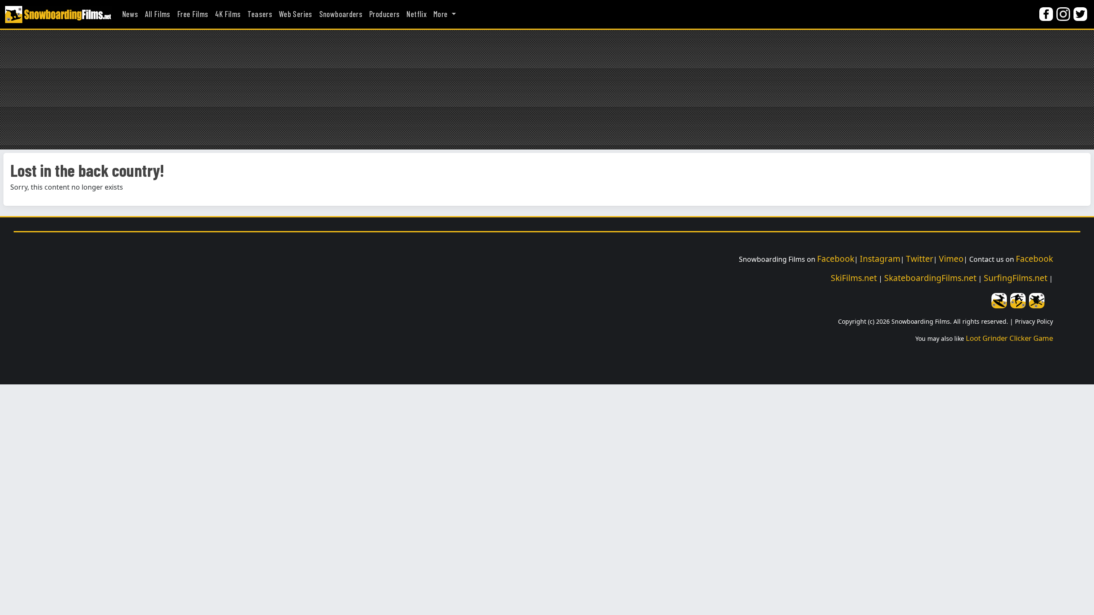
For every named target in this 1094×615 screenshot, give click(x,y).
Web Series (295, 14)
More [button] (441, 14)
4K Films (228, 14)
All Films (157, 14)
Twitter (919, 258)
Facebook (835, 258)
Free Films (193, 14)
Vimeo (951, 258)
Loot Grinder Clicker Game (1009, 338)
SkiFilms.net (854, 278)
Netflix (416, 14)
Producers (384, 14)
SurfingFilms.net (1015, 278)
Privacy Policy (1034, 321)
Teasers (259, 14)
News (130, 14)
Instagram (880, 258)
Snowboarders (340, 14)
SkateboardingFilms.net (930, 278)
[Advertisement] (547, 89)
